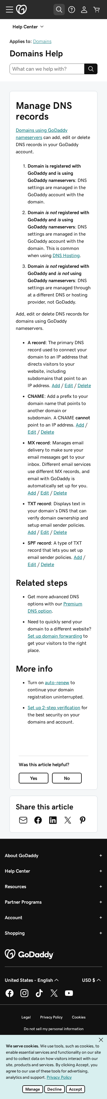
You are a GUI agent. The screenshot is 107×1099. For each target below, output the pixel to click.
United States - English (29, 980)
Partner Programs (23, 901)
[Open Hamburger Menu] (7, 9)
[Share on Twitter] (67, 820)
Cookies (79, 1017)
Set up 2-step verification (54, 707)
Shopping (15, 932)
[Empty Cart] (96, 9)
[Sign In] (84, 9)
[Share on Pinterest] (82, 820)
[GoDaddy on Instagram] (24, 996)
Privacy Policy (51, 1017)
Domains (42, 41)
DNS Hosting (66, 255)
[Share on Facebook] (38, 820)
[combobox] (47, 69)
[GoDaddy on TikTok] (39, 996)
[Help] (71, 9)
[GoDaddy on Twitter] (54, 996)
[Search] (90, 69)
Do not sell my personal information (54, 1029)
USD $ (88, 980)
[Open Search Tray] (59, 9)
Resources (15, 886)
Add (56, 385)
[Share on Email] (23, 820)
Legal (26, 1017)
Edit (68, 385)
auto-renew (57, 682)
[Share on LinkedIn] (52, 820)
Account (13, 917)
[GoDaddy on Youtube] (69, 996)
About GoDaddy (21, 855)
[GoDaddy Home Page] (29, 954)
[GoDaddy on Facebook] (9, 996)
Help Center (17, 870)
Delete (84, 385)
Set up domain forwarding (55, 635)
